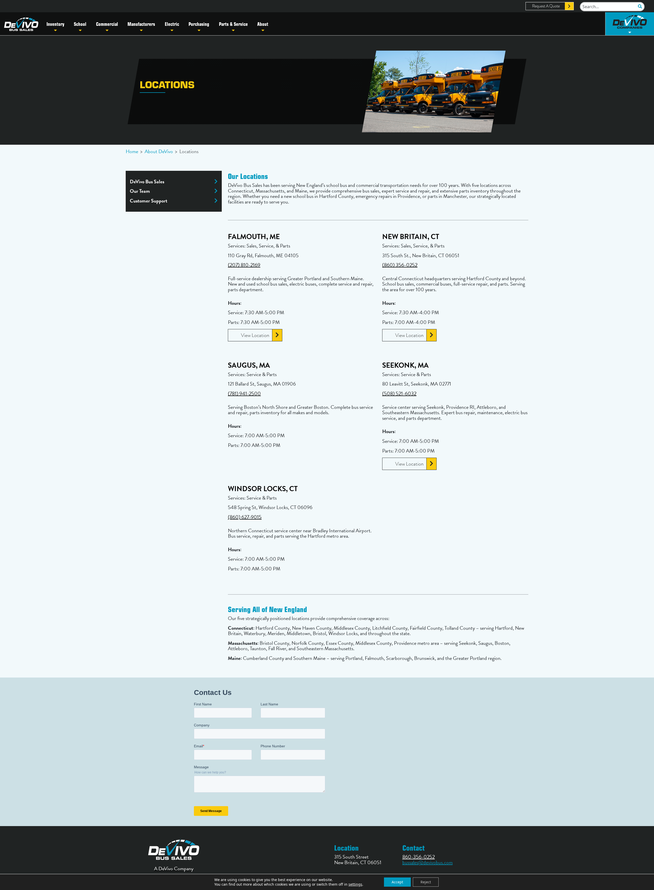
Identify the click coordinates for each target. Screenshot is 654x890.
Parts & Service (233, 23)
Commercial (107, 23)
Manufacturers (141, 23)
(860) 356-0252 (399, 265)
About (262, 23)
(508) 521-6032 (399, 393)
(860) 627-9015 (245, 517)
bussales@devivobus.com (427, 862)
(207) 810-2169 (244, 265)
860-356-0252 (418, 857)
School (80, 23)
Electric (172, 23)
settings (355, 884)
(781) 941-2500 (244, 393)
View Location (255, 335)
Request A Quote (546, 6)
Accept (397, 882)
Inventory (55, 23)
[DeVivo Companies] (630, 23)
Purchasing (199, 23)
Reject (426, 882)
